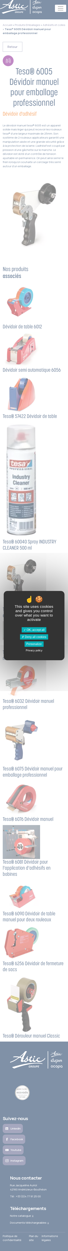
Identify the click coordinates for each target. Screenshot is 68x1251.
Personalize (34, 644)
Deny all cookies (35, 636)
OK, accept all (35, 629)
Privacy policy (34, 650)
